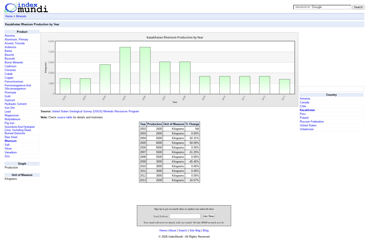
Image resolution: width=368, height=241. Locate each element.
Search (182, 230)
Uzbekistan (307, 129)
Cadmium (10, 66)
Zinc (7, 156)
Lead (8, 111)
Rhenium (11, 141)
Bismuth (10, 58)
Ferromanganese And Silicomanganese (18, 87)
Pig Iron (9, 123)
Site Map (195, 230)
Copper (9, 77)
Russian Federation (312, 121)
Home (9, 16)
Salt (7, 144)
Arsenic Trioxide (15, 43)
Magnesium (12, 115)
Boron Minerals (14, 62)
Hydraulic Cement (16, 104)
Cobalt (9, 74)
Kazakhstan (307, 110)
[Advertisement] (331, 56)
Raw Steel (11, 137)
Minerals (21, 16)
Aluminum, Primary (16, 39)
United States (308, 125)
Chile (303, 106)
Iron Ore (10, 107)
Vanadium (11, 152)
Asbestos (10, 47)
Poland (304, 117)
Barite (8, 51)
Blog (205, 230)
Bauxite (9, 54)
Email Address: (161, 216)
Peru (303, 114)
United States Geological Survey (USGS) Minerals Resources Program (95, 111)
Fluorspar (10, 92)
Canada (304, 102)
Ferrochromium (14, 81)
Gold (7, 96)
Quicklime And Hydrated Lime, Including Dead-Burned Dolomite (19, 130)
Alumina (10, 35)
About (172, 230)
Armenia (305, 98)
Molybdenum (12, 119)
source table (64, 117)
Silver (8, 148)
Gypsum (10, 100)
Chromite (10, 70)
